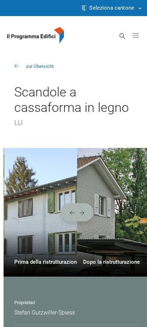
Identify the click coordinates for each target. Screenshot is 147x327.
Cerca (123, 36)
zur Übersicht (40, 66)
